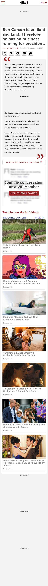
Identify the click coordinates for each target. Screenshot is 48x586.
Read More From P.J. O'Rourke (23, 162)
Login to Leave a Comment (24, 193)
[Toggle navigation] (3, 3)
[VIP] (44, 3)
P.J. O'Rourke (11, 48)
